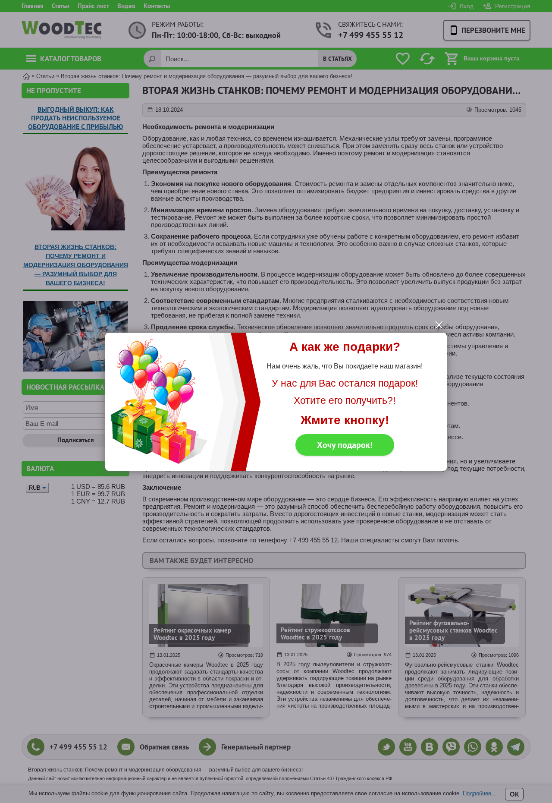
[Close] (439, 325)
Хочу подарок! (345, 444)
